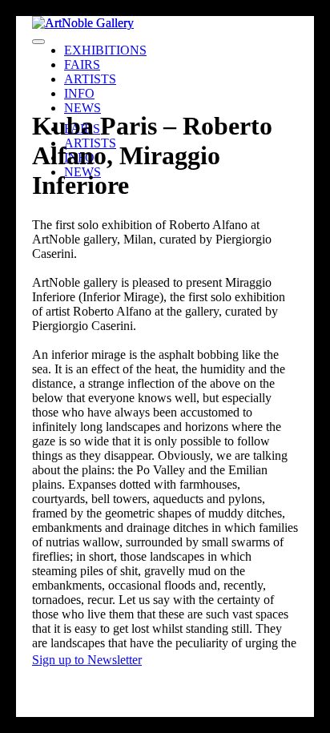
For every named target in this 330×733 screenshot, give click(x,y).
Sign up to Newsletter (87, 660)
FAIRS (82, 64)
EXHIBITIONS (105, 50)
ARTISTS (90, 79)
